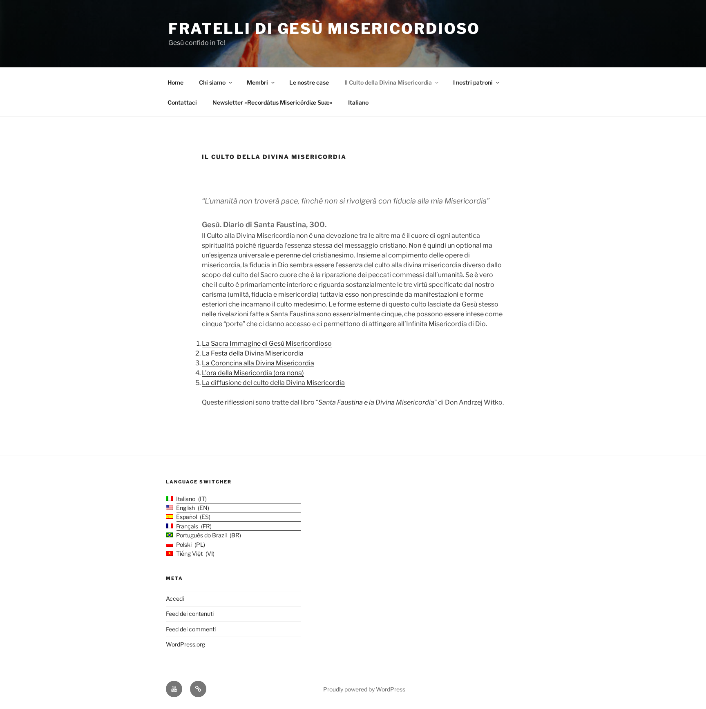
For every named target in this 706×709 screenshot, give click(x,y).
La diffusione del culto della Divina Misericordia (273, 383)
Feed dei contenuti (190, 613)
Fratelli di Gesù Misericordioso (324, 29)
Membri (257, 82)
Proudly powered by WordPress (364, 689)
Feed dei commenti (191, 629)
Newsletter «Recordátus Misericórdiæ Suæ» (272, 102)
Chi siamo (212, 82)
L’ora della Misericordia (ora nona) (253, 373)
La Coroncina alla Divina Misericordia (258, 363)
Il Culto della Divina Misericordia (388, 82)
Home (175, 82)
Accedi (175, 598)
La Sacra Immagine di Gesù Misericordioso (267, 343)
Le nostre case (309, 82)
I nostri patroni (473, 82)
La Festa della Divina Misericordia (253, 353)
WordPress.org (185, 644)
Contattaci (182, 102)
